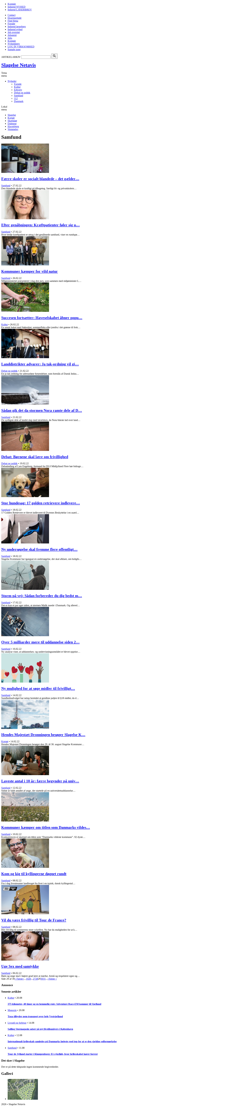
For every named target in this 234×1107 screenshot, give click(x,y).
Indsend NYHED (16, 6)
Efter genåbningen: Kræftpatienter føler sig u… (40, 225)
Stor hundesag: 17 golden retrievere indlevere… (40, 503)
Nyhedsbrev (14, 43)
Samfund (18, 95)
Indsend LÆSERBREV (20, 9)
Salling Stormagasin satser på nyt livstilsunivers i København (40, 1029)
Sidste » (53, 978)
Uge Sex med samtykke (20, 966)
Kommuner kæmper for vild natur (29, 271)
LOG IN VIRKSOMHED (21, 46)
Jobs (10, 38)
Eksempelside (14, 18)
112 (16, 98)
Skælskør (12, 120)
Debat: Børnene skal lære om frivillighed (34, 457)
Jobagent (12, 35)
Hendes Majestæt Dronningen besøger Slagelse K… (43, 735)
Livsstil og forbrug (17, 1022)
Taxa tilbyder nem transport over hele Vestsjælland (35, 1016)
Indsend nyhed (15, 29)
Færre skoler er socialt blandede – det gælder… (40, 179)
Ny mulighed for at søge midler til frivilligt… (38, 688)
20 (29, 978)
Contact (11, 15)
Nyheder (12, 81)
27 (34, 978)
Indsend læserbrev (17, 26)
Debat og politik (22, 92)
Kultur (17, 87)
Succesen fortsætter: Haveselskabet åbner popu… (41, 318)
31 (44, 978)
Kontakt (12, 4)
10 (27, 978)
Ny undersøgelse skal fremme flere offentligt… (39, 549)
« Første (19, 978)
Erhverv (18, 89)
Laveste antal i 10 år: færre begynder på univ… (40, 781)
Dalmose (12, 123)
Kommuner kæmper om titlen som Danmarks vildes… (45, 827)
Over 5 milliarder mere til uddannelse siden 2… (40, 642)
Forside (11, 23)
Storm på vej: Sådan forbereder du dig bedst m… (41, 596)
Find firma (13, 20)
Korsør (11, 117)
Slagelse (12, 115)
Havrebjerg (13, 126)
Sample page (14, 49)
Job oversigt (14, 32)
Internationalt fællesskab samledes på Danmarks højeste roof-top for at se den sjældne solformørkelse (62, 1041)
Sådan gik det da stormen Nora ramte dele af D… (41, 410)
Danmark (18, 101)
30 (42, 978)
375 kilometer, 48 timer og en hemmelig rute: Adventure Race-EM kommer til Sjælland (54, 1004)
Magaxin (12, 1010)
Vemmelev (13, 129)
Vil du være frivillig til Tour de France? (33, 920)
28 (36, 978)
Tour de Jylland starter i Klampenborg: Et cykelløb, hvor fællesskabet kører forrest (53, 1054)
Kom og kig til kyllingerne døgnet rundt (33, 874)
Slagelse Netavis (18, 65)
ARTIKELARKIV (11, 57)
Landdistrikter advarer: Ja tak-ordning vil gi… (40, 364)
